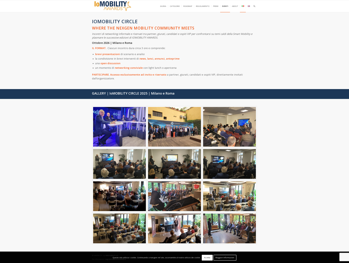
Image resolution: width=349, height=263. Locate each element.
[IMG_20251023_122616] (229, 164)
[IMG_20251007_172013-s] (119, 228)
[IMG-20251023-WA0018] (119, 127)
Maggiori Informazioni (225, 257)
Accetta (207, 257)
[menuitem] (163, 6)
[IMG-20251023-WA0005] (229, 127)
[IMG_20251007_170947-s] (174, 228)
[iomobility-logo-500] (119, 6)
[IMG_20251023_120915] (119, 164)
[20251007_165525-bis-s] (174, 196)
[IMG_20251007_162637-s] (229, 196)
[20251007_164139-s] (229, 228)
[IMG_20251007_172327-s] (119, 196)
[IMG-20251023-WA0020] (174, 127)
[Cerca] (254, 6)
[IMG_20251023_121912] (174, 164)
